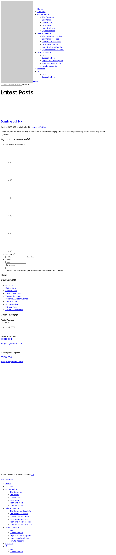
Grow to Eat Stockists (51, 41)
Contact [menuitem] (9, 543)
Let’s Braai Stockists (50, 44)
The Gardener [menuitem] (16, 492)
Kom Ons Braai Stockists (52, 47)
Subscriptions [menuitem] (11, 527)
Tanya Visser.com (13, 293)
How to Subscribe (49, 66)
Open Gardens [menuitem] (16, 505)
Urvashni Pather (39, 127)
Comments (10, 265)
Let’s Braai (46, 25)
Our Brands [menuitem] (10, 489)
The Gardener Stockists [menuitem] (20, 511)
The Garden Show (13, 296)
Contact (41, 69)
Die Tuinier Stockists (51, 39)
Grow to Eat (47, 22)
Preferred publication (15, 144)
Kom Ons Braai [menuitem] (16, 503)
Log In (44, 55)
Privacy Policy (11, 307)
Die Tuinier (46, 20)
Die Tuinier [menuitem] (14, 494)
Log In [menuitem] (12, 530)
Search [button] (25, 84)
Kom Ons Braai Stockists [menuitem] (20, 522)
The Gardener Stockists (52, 36)
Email (8, 259)
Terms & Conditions (14, 309)
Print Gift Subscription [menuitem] (19, 538)
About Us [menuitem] (9, 486)
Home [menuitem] (8, 484)
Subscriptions (43, 52)
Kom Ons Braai (48, 28)
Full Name (10, 254)
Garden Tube (11, 290)
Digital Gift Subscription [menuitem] (20, 535)
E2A (32, 474)
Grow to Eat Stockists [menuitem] (19, 516)
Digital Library (11, 288)
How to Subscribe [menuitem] (17, 541)
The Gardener (48, 17)
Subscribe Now (48, 58)
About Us (41, 11)
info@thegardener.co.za (11, 343)
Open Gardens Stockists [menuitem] (21, 524)
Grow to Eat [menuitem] (15, 497)
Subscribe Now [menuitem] (16, 532)
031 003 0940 (6, 339)
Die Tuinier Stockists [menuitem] (19, 513)
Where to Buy (43, 33)
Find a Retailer (11, 304)
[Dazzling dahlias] (18, 116)
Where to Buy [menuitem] (11, 508)
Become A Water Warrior (16, 299)
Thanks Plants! (11, 301)
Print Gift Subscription (51, 63)
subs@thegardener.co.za (12, 361)
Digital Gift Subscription (52, 60)
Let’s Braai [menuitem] (14, 500)
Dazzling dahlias (12, 121)
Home (40, 9)
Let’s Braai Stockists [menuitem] (19, 519)
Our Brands (42, 14)
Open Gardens (48, 30)
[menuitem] (6, 546)
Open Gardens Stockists (53, 49)
